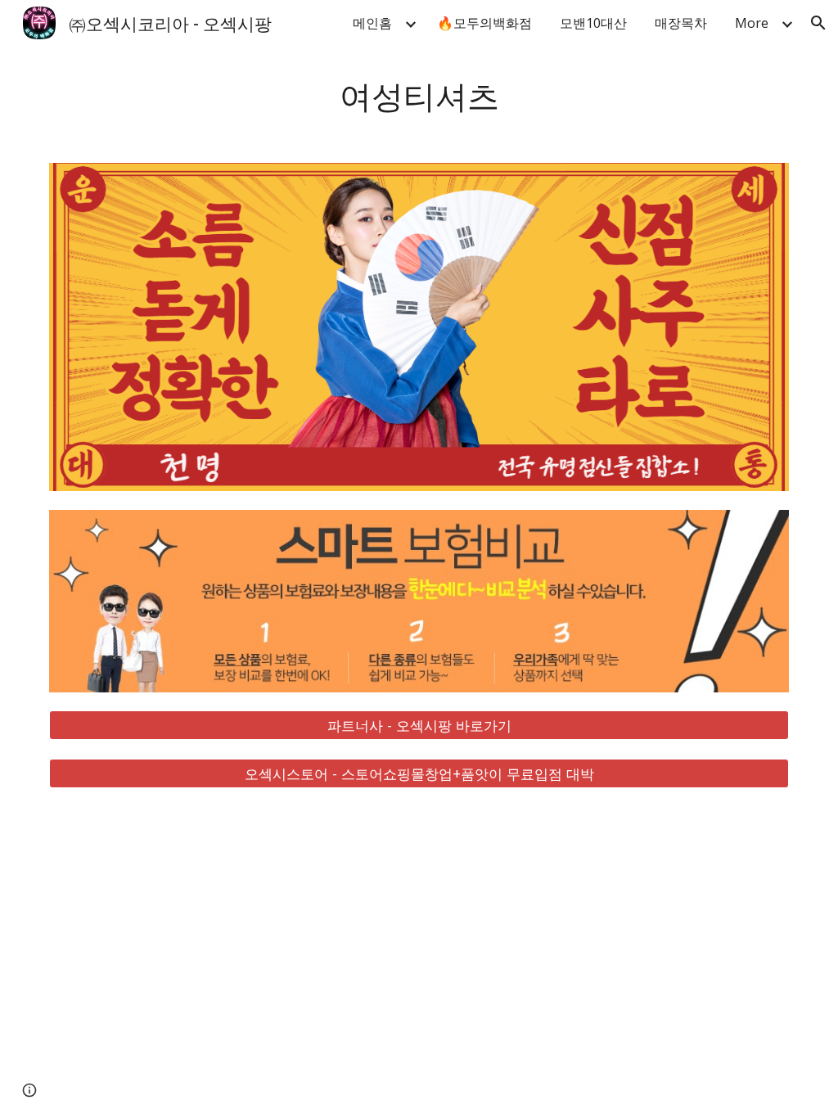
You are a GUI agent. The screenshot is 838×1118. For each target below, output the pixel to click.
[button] (818, 23)
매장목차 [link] (681, 23)
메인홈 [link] (372, 23)
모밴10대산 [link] (593, 23)
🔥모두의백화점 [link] (484, 23)
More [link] (751, 23)
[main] (419, 94)
